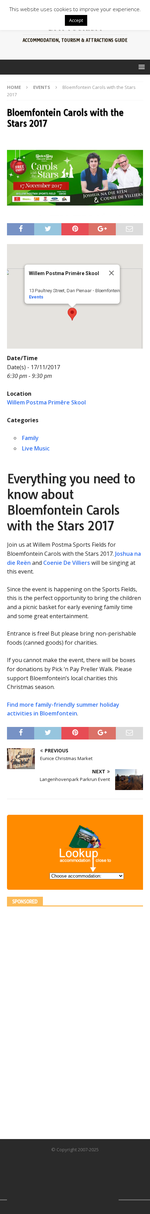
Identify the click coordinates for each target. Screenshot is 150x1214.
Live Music (36, 448)
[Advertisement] (59, 1018)
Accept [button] (76, 20)
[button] (72, 314)
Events (36, 296)
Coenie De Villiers (66, 563)
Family (30, 438)
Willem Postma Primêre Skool (46, 402)
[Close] (111, 273)
